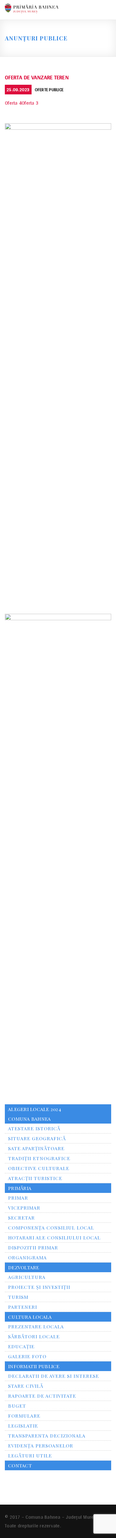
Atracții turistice (35, 1178)
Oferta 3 (30, 103)
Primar (18, 1198)
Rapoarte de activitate (42, 1396)
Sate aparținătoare (36, 1148)
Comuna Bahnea (29, 1119)
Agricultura (26, 1277)
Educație (21, 1346)
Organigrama (27, 1257)
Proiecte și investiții (39, 1287)
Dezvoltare (23, 1267)
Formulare (24, 1415)
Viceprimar (24, 1207)
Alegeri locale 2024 (34, 1109)
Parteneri (22, 1307)
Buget (17, 1406)
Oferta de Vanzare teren (37, 77)
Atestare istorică (34, 1128)
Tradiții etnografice (39, 1158)
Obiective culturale (38, 1168)
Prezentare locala (36, 1326)
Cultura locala (30, 1317)
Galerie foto (27, 1356)
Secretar (21, 1217)
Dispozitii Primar (33, 1247)
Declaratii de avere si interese (53, 1376)
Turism (18, 1297)
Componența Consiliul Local (51, 1227)
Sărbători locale (34, 1336)
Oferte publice (49, 89)
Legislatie (23, 1425)
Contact (20, 1465)
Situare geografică (37, 1138)
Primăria (19, 1188)
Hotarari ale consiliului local (54, 1237)
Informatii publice (34, 1366)
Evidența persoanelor (40, 1445)
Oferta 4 (13, 103)
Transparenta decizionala (46, 1435)
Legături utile (30, 1455)
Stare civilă (25, 1386)
